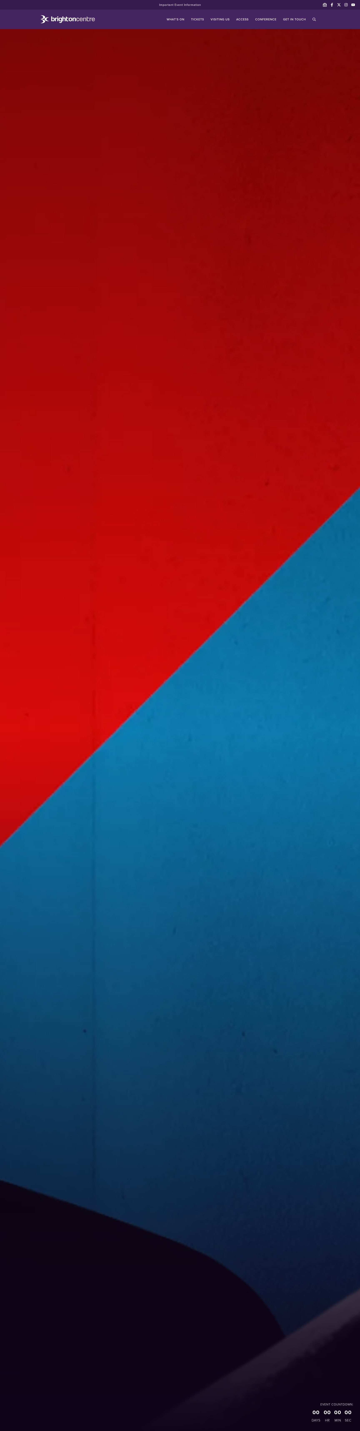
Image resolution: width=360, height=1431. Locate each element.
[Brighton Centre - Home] (61, 19)
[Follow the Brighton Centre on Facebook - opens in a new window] (332, 5)
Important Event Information (180, 4)
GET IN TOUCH (294, 19)
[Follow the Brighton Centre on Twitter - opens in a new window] (339, 5)
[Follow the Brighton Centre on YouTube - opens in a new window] (353, 5)
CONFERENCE (265, 19)
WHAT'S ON (175, 19)
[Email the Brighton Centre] (325, 5)
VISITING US (220, 19)
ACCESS (242, 19)
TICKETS (197, 19)
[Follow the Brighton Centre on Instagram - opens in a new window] (346, 5)
